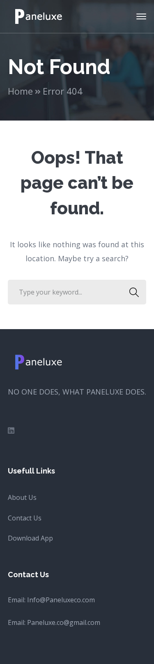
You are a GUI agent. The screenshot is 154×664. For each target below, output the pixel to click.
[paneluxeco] (39, 16)
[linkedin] (11, 430)
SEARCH (133, 292)
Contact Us (24, 517)
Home (20, 91)
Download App (30, 538)
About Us (22, 497)
